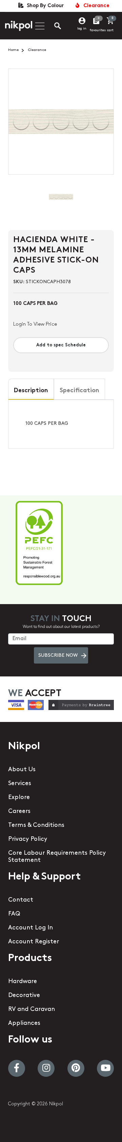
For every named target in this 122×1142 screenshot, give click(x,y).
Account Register (33, 942)
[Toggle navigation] (39, 26)
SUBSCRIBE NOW (58, 655)
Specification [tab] (79, 391)
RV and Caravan (31, 1010)
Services (19, 784)
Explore (19, 798)
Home (13, 50)
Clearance (95, 5)
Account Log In (30, 928)
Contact (20, 900)
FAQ (14, 914)
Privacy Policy (27, 839)
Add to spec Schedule (61, 345)
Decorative (24, 996)
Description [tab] (31, 391)
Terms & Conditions (36, 825)
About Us (22, 770)
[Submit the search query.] (52, 26)
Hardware (22, 982)
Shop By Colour (44, 5)
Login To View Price (35, 324)
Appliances (24, 1023)
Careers (19, 812)
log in (81, 29)
